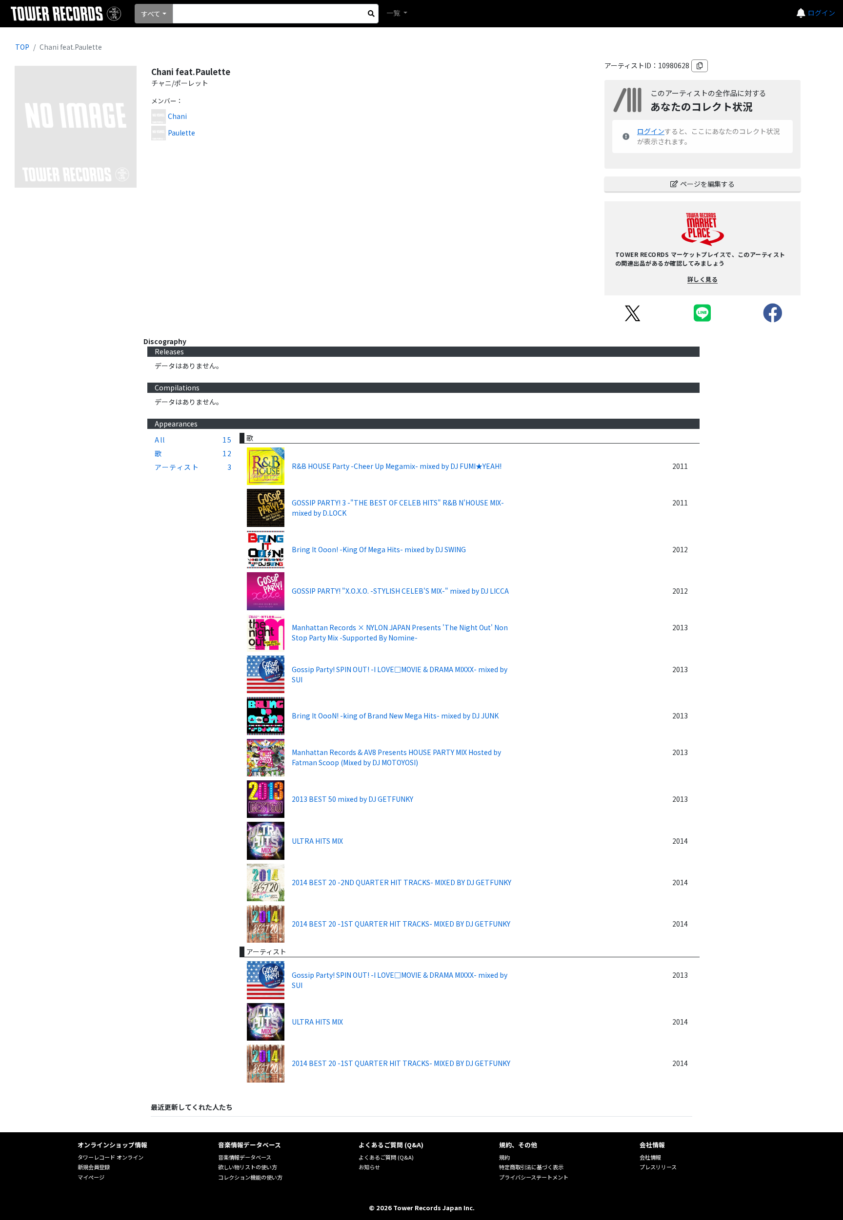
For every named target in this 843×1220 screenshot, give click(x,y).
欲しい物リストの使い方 (247, 1167)
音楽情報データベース (244, 1157)
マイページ (91, 1177)
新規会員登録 (94, 1167)
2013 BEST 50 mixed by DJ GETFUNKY (352, 799)
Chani (177, 116)
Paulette (181, 132)
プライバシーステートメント (533, 1177)
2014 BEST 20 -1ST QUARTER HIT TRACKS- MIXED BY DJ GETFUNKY (401, 924)
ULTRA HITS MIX (317, 841)
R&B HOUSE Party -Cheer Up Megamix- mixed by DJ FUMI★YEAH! (397, 466)
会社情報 (650, 1157)
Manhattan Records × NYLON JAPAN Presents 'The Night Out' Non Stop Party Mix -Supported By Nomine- (400, 632)
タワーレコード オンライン (110, 1157)
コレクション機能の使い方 (250, 1177)
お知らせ (369, 1167)
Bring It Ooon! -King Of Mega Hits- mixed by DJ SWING (379, 549)
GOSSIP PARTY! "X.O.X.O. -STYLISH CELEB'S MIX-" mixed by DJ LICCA (400, 591)
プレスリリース (658, 1167)
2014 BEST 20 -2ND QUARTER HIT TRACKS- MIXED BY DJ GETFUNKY (401, 882)
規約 (504, 1157)
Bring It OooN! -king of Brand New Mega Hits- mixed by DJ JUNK (395, 715)
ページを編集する (707, 184)
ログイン (821, 13)
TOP (22, 47)
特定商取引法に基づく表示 (531, 1167)
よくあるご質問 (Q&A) (386, 1157)
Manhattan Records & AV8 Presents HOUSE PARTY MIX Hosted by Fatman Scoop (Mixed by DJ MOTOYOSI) (396, 757)
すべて (151, 14)
